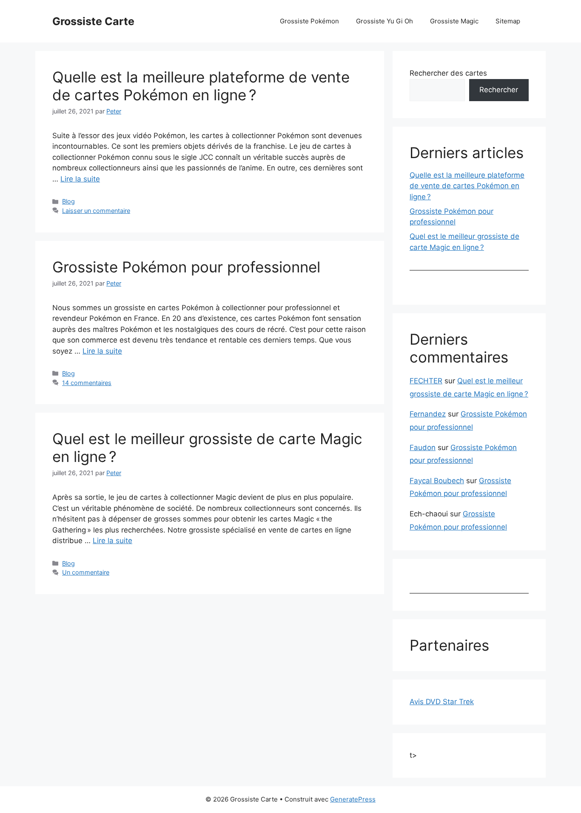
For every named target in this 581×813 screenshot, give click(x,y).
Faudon (423, 447)
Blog (68, 201)
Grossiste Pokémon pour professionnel (186, 267)
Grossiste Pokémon (309, 21)
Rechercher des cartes (448, 73)
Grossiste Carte (93, 21)
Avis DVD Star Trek (442, 701)
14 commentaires (86, 382)
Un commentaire (85, 572)
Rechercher (498, 89)
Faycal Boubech (437, 480)
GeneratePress (353, 799)
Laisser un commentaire (96, 210)
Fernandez (428, 414)
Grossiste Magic (454, 21)
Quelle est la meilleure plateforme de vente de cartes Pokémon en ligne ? (201, 86)
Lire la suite (80, 179)
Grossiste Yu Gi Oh (384, 21)
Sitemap (508, 21)
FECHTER (426, 381)
